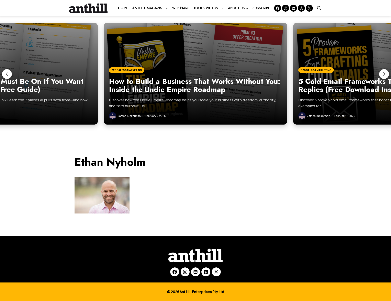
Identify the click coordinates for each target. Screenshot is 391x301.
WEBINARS (180, 7)
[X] (216, 271)
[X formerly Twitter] (309, 8)
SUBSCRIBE (261, 7)
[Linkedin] (293, 8)
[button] (7, 74)
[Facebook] (277, 8)
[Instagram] (285, 8)
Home (123, 7)
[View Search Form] (319, 8)
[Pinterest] (301, 8)
